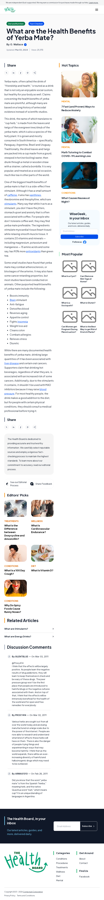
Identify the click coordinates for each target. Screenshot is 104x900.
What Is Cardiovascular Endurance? (40, 529)
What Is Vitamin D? (42, 570)
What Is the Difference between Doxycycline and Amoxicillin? (14, 532)
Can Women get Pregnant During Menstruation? (69, 329)
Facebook (84, 876)
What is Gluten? (87, 302)
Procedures (62, 863)
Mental (65, 101)
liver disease (11, 363)
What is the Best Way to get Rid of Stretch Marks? (88, 329)
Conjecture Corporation (33, 892)
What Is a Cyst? (68, 276)
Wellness (37, 521)
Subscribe (79, 237)
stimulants (10, 203)
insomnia (22, 321)
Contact (83, 863)
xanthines (35, 195)
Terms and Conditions (26, 896)
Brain (13, 299)
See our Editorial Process (18, 484)
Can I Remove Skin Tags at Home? (86, 279)
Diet (33, 566)
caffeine (12, 195)
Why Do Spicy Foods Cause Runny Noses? (12, 609)
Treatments (11, 521)
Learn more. (93, 3)
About (82, 858)
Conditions (11, 566)
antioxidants (33, 251)
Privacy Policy (9, 896)
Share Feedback (43, 483)
